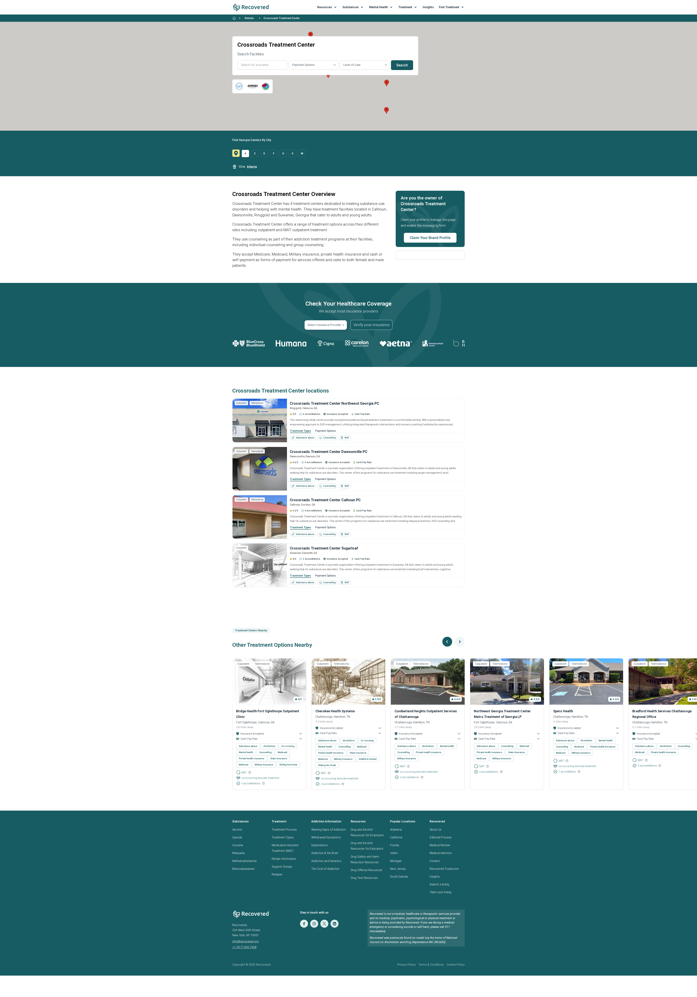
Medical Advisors (441, 853)
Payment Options (325, 430)
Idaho (394, 853)
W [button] (302, 153)
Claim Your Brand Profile (430, 238)
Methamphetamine (244, 861)
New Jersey (398, 869)
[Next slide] (460, 642)
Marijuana (238, 853)
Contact (435, 861)
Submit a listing (439, 884)
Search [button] (402, 65)
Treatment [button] (405, 7)
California (396, 837)
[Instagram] (314, 924)
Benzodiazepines (243, 869)
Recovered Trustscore (444, 869)
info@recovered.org (245, 941)
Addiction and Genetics (326, 861)
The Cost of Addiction (325, 869)
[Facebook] (304, 924)
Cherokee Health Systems (335, 711)
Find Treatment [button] (449, 7)
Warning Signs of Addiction (328, 829)
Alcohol (237, 829)
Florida (394, 845)
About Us (435, 829)
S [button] (292, 153)
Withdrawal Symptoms (326, 837)
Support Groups (282, 866)
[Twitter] (324, 924)
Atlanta (252, 166)
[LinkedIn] (335, 924)
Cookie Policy (456, 964)
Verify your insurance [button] (371, 325)
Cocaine (237, 845)
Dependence (319, 845)
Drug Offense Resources (366, 870)
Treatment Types (300, 430)
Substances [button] (351, 7)
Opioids (237, 837)
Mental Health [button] (378, 7)
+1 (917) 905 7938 (244, 947)
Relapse (277, 874)
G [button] (283, 153)
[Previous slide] (447, 642)
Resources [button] (324, 7)
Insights (435, 876)
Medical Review (440, 845)
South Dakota (399, 876)
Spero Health (563, 711)
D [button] (264, 153)
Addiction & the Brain (324, 853)
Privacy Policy (406, 964)
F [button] (273, 153)
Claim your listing (440, 892)
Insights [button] (428, 7)
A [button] (245, 153)
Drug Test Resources (364, 878)
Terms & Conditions (431, 964)
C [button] (255, 153)
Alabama (396, 829)
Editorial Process (441, 837)
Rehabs (249, 18)
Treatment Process (284, 829)
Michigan (396, 861)
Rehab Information (284, 859)
